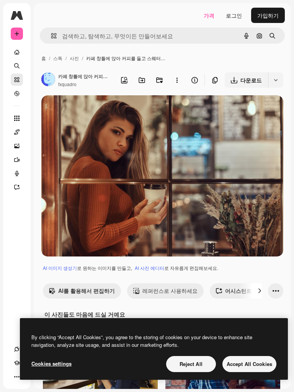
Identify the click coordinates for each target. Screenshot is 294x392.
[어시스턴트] (17, 187)
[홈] (17, 52)
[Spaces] (17, 132)
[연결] (17, 349)
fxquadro (67, 84)
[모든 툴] (17, 118)
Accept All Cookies (249, 364)
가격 (209, 15)
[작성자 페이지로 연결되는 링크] (48, 80)
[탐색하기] (17, 93)
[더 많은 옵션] (177, 80)
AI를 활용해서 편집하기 (86, 290)
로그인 (234, 15)
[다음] (259, 291)
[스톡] (17, 80)
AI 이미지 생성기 (60, 268)
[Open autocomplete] (50, 36)
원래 (85, 110)
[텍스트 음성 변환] (17, 173)
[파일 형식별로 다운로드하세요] (275, 80)
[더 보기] (17, 377)
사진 (74, 58)
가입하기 (268, 15)
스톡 (57, 58)
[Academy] (17, 363)
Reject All (191, 364)
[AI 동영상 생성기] (17, 160)
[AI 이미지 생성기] (17, 146)
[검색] (17, 66)
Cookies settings (51, 363)
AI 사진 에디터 (149, 268)
